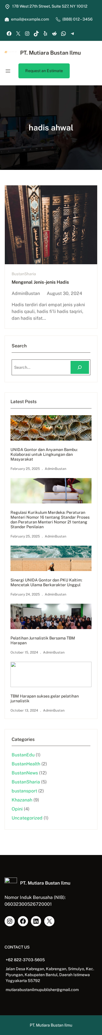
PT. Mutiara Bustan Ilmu (50, 53)
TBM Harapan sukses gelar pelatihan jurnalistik (44, 698)
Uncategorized (27, 818)
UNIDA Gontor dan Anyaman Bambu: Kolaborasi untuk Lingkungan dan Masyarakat (44, 454)
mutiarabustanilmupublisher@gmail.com (42, 989)
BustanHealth (26, 764)
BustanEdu (23, 755)
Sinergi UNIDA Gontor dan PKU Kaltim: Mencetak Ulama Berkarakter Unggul (46, 582)
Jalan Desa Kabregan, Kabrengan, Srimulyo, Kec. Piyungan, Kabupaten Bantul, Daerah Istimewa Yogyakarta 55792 (50, 975)
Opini (17, 809)
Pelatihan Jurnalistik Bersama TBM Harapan (42, 640)
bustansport (24, 791)
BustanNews (25, 773)
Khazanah (22, 800)
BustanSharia (24, 274)
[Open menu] (8, 71)
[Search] (80, 367)
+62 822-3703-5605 (25, 960)
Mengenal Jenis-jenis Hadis (40, 282)
